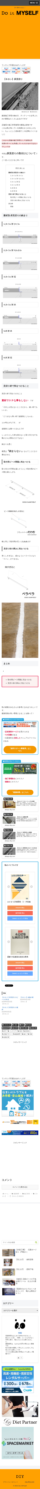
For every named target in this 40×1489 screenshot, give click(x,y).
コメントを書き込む (20, 1187)
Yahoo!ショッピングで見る (20, 918)
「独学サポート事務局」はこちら (20, 750)
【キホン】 (7, 1025)
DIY (22, 1025)
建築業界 (6, 1028)
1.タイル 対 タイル (16, 175)
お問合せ (30, 1482)
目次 (17, 168)
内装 (20, 1031)
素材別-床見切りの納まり (16, 172)
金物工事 (33, 1028)
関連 (11, 206)
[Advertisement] (20, 39)
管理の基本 (24, 1028)
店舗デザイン (8, 1034)
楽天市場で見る (20, 913)
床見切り (27, 1031)
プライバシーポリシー (10, 1482)
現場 (30, 1034)
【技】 (16, 1025)
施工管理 (15, 1028)
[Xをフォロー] (21, 1357)
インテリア (12, 1031)
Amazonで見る (20, 907)
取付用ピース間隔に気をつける (20, 197)
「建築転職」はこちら (20, 792)
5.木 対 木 (13, 188)
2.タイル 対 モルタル (17, 179)
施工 (24, 1034)
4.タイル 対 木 (15, 185)
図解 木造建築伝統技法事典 (17, 957)
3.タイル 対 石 (15, 182)
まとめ (10, 203)
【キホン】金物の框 (26, 997)
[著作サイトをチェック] (18, 1357)
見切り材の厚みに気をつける (20, 200)
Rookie (29, 1025)
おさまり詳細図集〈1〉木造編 (19, 902)
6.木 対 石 (13, 191)
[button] (35, 1242)
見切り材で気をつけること (17, 194)
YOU (20, 1333)
